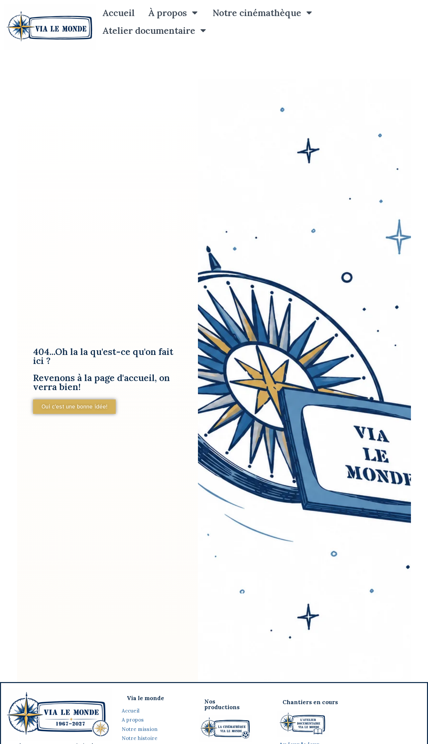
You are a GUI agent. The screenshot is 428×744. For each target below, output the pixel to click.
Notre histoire (140, 738)
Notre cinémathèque (257, 12)
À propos (167, 12)
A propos (133, 720)
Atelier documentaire (148, 30)
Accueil (118, 12)
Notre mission (139, 729)
